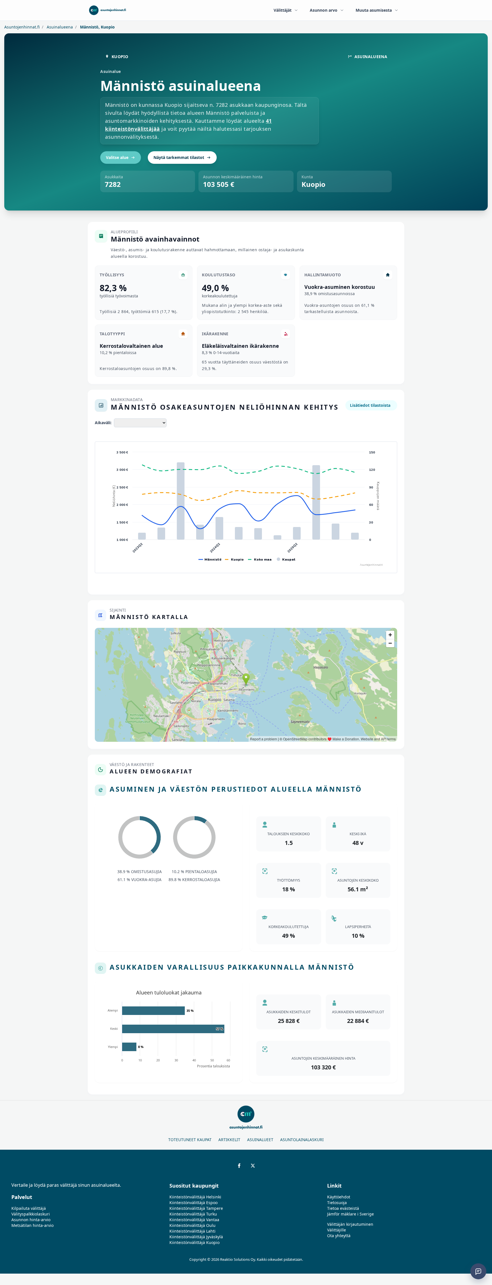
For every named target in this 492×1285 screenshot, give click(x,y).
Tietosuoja (337, 1202)
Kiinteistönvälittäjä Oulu (192, 1225)
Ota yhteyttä (338, 1235)
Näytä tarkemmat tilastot (178, 157)
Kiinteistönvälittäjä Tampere (196, 1208)
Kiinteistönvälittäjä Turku (193, 1214)
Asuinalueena (59, 27)
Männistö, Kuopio (97, 27)
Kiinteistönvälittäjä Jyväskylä (196, 1236)
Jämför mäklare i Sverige (350, 1214)
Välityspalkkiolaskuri (30, 1214)
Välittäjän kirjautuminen (350, 1224)
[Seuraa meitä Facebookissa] (239, 1165)
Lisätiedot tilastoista (370, 405)
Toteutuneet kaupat (190, 1139)
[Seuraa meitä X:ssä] (253, 1165)
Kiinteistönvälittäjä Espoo (193, 1202)
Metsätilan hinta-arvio (32, 1225)
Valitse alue (117, 157)
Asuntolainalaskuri (302, 1139)
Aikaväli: (103, 422)
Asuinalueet (260, 1139)
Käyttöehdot (338, 1197)
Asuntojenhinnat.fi (22, 27)
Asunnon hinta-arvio (30, 1219)
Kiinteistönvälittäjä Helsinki (195, 1197)
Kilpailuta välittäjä (28, 1208)
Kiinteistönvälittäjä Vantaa (194, 1219)
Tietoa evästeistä (343, 1208)
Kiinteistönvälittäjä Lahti (192, 1231)
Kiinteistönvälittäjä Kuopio (194, 1242)
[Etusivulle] (107, 10)
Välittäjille (336, 1230)
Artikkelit (229, 1139)
